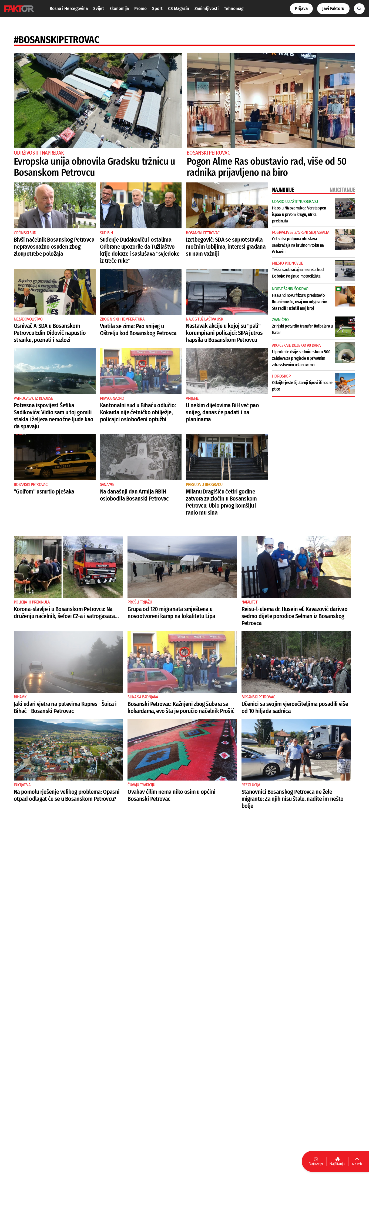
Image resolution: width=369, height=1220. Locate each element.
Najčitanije (337, 1163)
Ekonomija (119, 8)
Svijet (98, 8)
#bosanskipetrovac (56, 40)
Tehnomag (233, 8)
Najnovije (316, 1163)
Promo (140, 8)
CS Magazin (178, 8)
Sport (157, 8)
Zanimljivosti (206, 8)
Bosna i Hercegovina (69, 8)
